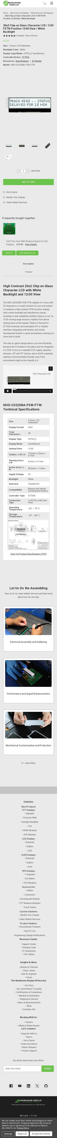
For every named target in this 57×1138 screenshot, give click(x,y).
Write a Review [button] (31, 36)
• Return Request (28, 1047)
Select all (8, 253)
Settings (8, 1133)
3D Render (37, 61)
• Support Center (28, 944)
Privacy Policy (22, 1128)
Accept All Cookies (41, 1133)
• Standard (29, 813)
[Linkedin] (28, 1086)
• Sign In (28, 1037)
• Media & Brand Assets (28, 1025)
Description (28, 264)
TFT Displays (28, 810)
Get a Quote (11, 192)
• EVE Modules (29, 834)
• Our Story (28, 985)
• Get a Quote (29, 1040)
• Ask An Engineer (28, 974)
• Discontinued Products (29, 927)
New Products (28, 806)
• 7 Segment (29, 874)
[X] (37, 1086)
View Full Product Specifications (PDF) (28, 554)
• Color (29, 866)
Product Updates (28, 923)
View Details (31, 244)
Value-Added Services (16, 202)
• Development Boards (29, 899)
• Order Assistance (28, 1044)
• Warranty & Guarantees (28, 995)
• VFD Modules (29, 883)
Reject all (22, 1133)
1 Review (28, 272)
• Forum (28, 977)
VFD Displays (28, 871)
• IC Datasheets (28, 951)
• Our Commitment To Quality (28, 989)
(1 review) (20, 36)
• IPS (29, 826)
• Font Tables (29, 954)
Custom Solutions (28, 911)
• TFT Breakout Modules (29, 903)
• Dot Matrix (29, 878)
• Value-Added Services (29, 919)
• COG (29, 850)
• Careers (28, 1022)
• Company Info (28, 1009)
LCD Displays (28, 839)
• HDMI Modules (29, 830)
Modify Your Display (15, 197)
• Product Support (28, 1050)
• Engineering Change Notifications (29, 935)
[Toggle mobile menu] (51, 3)
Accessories (28, 887)
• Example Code (28, 947)
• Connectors (29, 894)
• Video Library (28, 970)
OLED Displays (28, 855)
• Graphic (29, 846)
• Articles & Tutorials (28, 967)
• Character (29, 842)
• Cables (29, 890)
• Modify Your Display (29, 915)
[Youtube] (19, 1086)
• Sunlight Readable (29, 822)
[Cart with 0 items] (44, 3)
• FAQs (28, 1006)
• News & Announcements (28, 1002)
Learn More (30, 763)
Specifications (22, 61)
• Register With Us (28, 1033)
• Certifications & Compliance (28, 992)
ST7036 (25, 57)
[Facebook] (11, 1086)
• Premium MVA (29, 817)
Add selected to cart (27, 253)
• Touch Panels (29, 907)
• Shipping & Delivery (28, 999)
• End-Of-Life (29, 931)
